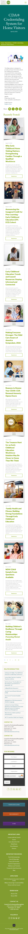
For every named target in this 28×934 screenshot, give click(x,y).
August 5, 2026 (9, 206)
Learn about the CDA (14, 841)
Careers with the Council (14, 837)
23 (15, 660)
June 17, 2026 (8, 439)
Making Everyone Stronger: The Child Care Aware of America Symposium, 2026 (14, 337)
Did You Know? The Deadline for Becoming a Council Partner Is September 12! (13, 683)
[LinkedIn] (16, 108)
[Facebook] (9, 108)
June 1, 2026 (8, 505)
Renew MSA (14, 896)
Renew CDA (14, 893)
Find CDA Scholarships (14, 857)
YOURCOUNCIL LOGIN (14, 804)
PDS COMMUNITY (14, 814)
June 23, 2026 (8, 329)
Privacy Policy (7, 928)
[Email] (19, 108)
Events (14, 839)
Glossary (14, 848)
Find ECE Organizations (14, 863)
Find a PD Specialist (14, 859)
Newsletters (8, 43)
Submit (7, 782)
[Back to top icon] (14, 925)
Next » (5, 662)
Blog (14, 870)
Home (2, 43)
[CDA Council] (5, 2)
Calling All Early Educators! (11, 688)
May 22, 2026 (8, 566)
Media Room (14, 844)
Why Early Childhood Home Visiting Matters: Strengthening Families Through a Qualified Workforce (14, 153)
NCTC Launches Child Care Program (14, 717)
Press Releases (14, 846)
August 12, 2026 (9, 143)
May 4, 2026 (8, 623)
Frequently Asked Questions (14, 868)
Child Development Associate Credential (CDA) (14, 879)
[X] (12, 108)
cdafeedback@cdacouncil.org (11, 731)
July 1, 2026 (8, 268)
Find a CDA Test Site (14, 861)
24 (18, 660)
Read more (14, 176)
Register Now (8, 104)
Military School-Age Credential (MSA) (14, 882)
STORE (14, 823)
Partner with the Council (14, 885)
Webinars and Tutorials (14, 866)
